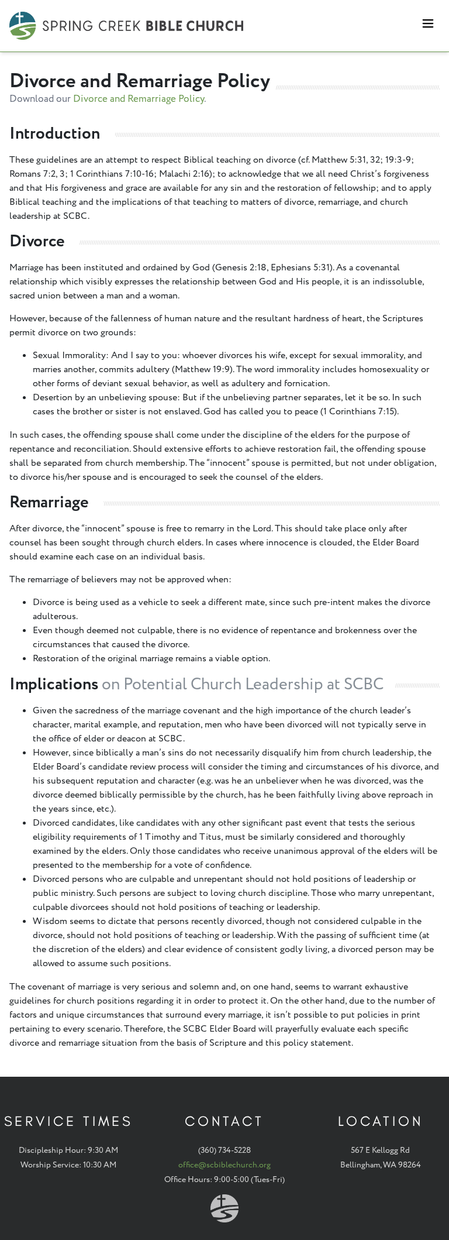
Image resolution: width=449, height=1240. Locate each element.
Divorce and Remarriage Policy (138, 99)
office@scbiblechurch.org (224, 1165)
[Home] (126, 26)
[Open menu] (428, 26)
